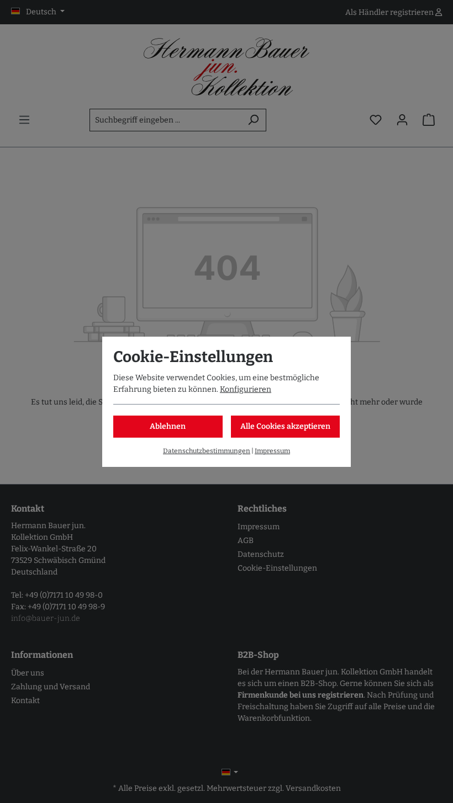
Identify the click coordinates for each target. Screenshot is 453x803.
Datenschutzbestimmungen (206, 451)
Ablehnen (168, 426)
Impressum (272, 451)
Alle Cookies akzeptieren (285, 426)
